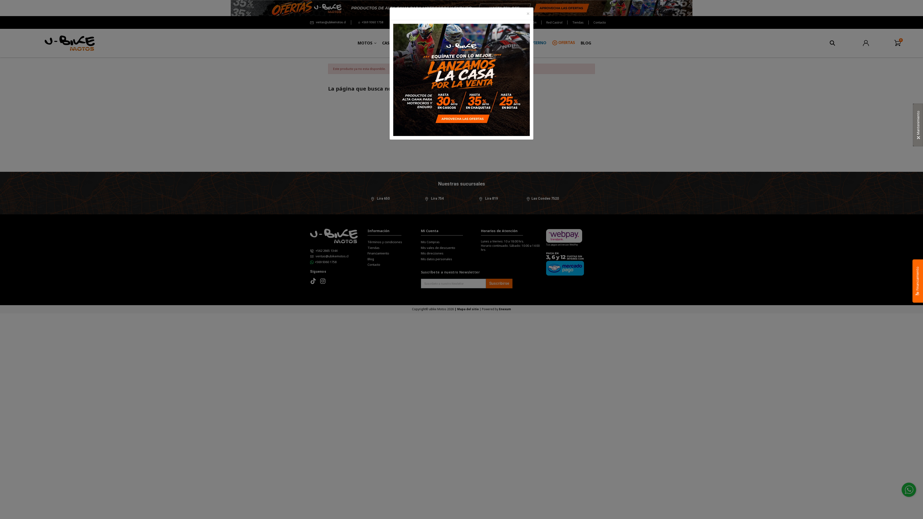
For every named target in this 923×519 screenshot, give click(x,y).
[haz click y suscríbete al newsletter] (461, 79)
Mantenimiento (918, 123)
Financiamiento (917, 279)
